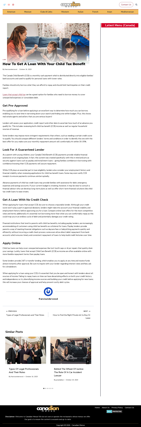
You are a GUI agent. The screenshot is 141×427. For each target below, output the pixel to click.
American (11, 12)
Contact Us (126, 4)
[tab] (43, 388)
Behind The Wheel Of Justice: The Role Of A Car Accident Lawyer (69, 372)
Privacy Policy (117, 407)
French (95, 12)
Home (97, 407)
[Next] (87, 361)
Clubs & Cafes (46, 12)
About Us (105, 407)
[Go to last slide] (9, 361)
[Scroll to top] (137, 418)
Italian (80, 12)
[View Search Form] (136, 5)
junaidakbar (60, 380)
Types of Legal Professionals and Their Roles (25, 313)
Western (65, 12)
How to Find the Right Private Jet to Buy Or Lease (71, 314)
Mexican (27, 12)
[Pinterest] (13, 5)
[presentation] (25, 350)
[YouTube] (9, 5)
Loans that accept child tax (14, 94)
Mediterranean (127, 12)
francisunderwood (11, 69)
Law (4, 59)
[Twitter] (4, 5)
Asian (109, 12)
